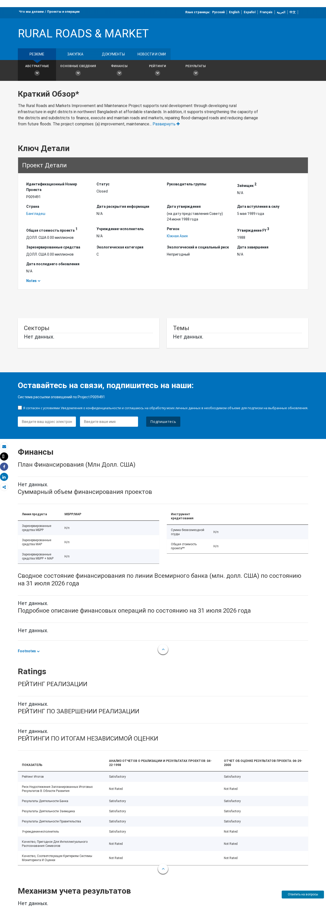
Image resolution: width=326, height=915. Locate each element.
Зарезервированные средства (53, 247)
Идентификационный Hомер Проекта (51, 187)
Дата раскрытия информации (123, 206)
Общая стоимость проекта (51, 229)
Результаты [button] (195, 66)
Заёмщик (246, 185)
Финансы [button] (119, 66)
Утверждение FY (253, 229)
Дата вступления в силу (258, 206)
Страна (32, 206)
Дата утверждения (184, 206)
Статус (103, 184)
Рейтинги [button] (157, 66)
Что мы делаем (31, 11)
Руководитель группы (186, 184)
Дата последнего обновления (52, 264)
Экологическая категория (120, 247)
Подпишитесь (163, 421)
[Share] (4, 467)
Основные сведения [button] (78, 66)
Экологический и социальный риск (198, 247)
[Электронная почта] (4, 446)
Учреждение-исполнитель (120, 229)
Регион (173, 229)
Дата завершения (252, 247)
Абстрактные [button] (37, 66)
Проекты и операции (63, 11)
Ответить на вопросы (303, 894)
